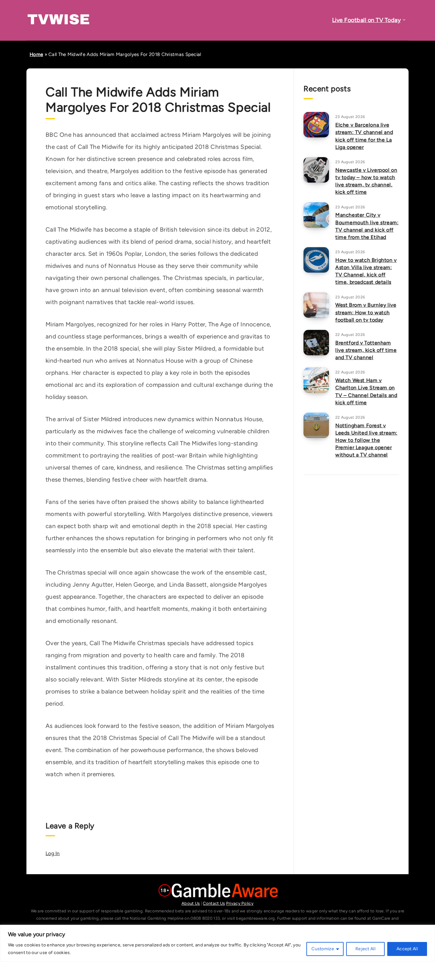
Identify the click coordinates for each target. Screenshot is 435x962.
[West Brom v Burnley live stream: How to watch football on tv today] (316, 305)
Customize (322, 949)
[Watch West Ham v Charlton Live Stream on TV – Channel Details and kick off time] (316, 380)
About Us (191, 903)
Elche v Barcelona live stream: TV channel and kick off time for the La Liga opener (364, 136)
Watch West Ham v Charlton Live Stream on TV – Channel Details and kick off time (366, 391)
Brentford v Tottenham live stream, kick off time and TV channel (366, 350)
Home (36, 54)
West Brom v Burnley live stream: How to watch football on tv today (365, 312)
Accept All (407, 949)
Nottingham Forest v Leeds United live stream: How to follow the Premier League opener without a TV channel (366, 440)
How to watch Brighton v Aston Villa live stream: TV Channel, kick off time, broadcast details (366, 271)
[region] (217, 943)
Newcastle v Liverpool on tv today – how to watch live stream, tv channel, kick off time (366, 181)
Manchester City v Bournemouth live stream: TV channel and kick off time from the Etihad (366, 226)
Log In (53, 853)
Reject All (365, 949)
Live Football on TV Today (366, 20)
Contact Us (214, 903)
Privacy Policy (239, 903)
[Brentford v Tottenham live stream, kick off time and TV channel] (316, 342)
